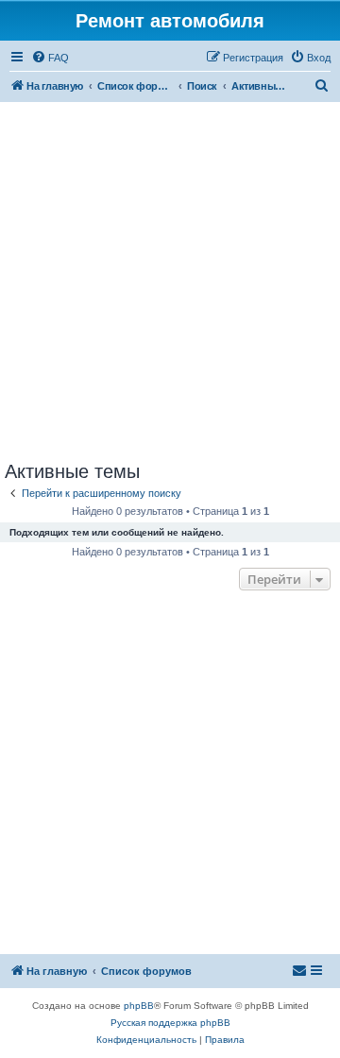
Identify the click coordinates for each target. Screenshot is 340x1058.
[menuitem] (50, 57)
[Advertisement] (170, 281)
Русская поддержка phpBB (170, 1022)
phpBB (139, 1005)
